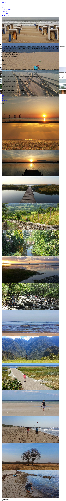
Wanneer (3, 98)
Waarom (3, 6)
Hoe (2, 8)
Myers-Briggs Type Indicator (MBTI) (7, 9)
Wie (2, 7)
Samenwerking (5, 12)
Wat (2, 96)
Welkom (3, 5)
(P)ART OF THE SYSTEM (5, 15)
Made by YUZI (6, 94)
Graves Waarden (5, 10)
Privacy (4, 14)
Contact (3, 99)
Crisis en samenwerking (6, 13)
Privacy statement (2, 94)
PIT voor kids (5, 11)
